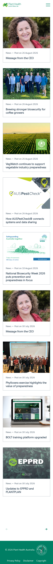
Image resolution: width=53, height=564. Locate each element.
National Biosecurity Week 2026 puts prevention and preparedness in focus (25, 277)
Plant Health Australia (15, 5)
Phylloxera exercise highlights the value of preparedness (26, 384)
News (8, 52)
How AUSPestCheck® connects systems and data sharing (25, 220)
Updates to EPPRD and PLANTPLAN (20, 490)
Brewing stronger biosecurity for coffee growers (25, 110)
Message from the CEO (20, 58)
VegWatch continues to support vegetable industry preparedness (26, 165)
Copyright (41, 560)
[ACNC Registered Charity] (41, 549)
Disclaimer (28, 560)
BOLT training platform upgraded (26, 437)
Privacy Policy (13, 560)
